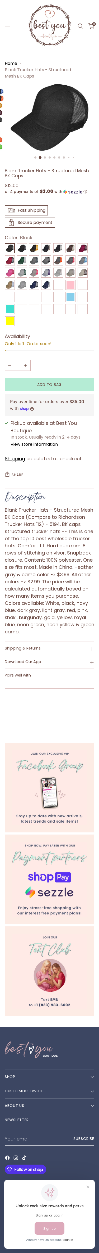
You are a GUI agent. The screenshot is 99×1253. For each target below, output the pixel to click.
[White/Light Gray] (46, 309)
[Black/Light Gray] (58, 248)
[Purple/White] (10, 297)
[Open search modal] (80, 26)
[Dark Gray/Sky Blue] (83, 260)
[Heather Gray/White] (58, 273)
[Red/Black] (22, 297)
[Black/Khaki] (46, 248)
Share (17, 474)
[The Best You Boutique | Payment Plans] (49, 879)
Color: (18, 237)
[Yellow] (10, 321)
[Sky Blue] (70, 297)
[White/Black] (22, 309)
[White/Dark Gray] (34, 309)
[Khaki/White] (10, 285)
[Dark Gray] (34, 260)
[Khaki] (70, 273)
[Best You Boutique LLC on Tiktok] (25, 1158)
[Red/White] (34, 297)
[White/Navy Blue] (58, 309)
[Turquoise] (10, 309)
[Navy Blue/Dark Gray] (34, 285)
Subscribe (83, 1138)
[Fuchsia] (10, 273)
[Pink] (70, 285)
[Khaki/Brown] (83, 273)
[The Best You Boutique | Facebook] (49, 787)
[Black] (10, 248)
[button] (49, 192)
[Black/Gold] (34, 248)
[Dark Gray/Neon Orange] (58, 260)
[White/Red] (70, 309)
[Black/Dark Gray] (22, 248)
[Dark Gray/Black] (46, 260)
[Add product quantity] (25, 365)
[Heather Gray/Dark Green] (22, 273)
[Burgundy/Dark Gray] (10, 260)
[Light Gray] (22, 285)
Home (11, 63)
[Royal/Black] (46, 297)
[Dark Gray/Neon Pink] (70, 260)
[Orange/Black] (58, 285)
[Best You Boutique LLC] (49, 26)
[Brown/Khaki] (70, 248)
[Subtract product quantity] (10, 365)
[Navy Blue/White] (46, 285)
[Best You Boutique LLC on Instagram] (16, 1158)
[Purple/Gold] (83, 285)
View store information (34, 444)
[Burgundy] (83, 248)
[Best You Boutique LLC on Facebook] (8, 1158)
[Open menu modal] (7, 26)
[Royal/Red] (58, 297)
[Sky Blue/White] (83, 297)
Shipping (15, 458)
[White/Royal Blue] (83, 309)
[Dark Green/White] (22, 260)
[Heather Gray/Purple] (46, 273)
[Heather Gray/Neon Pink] (34, 273)
